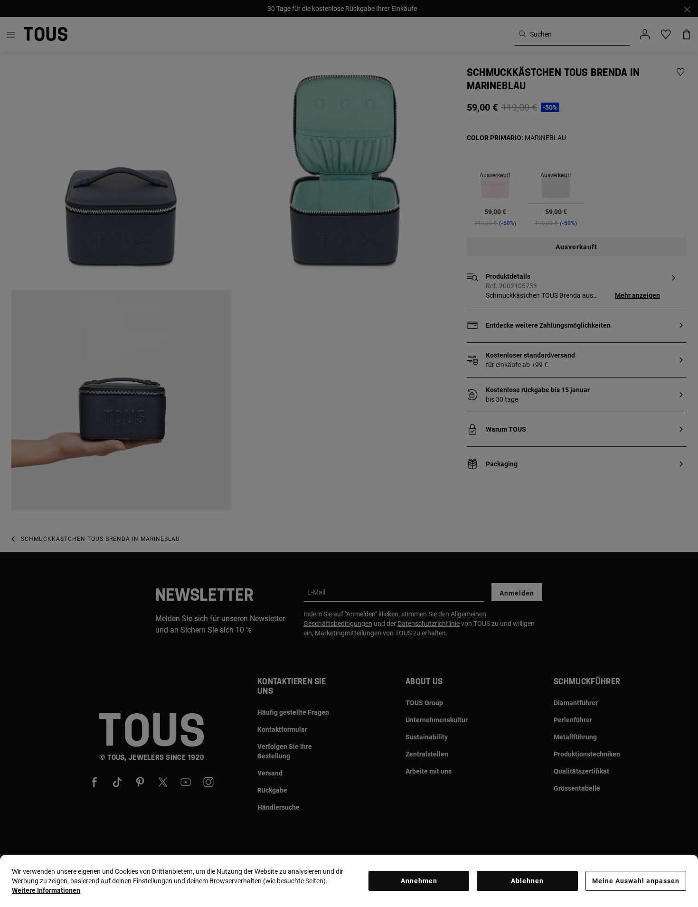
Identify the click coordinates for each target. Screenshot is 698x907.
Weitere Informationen (46, 890)
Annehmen (419, 881)
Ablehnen (527, 881)
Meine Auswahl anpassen (635, 881)
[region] (349, 881)
